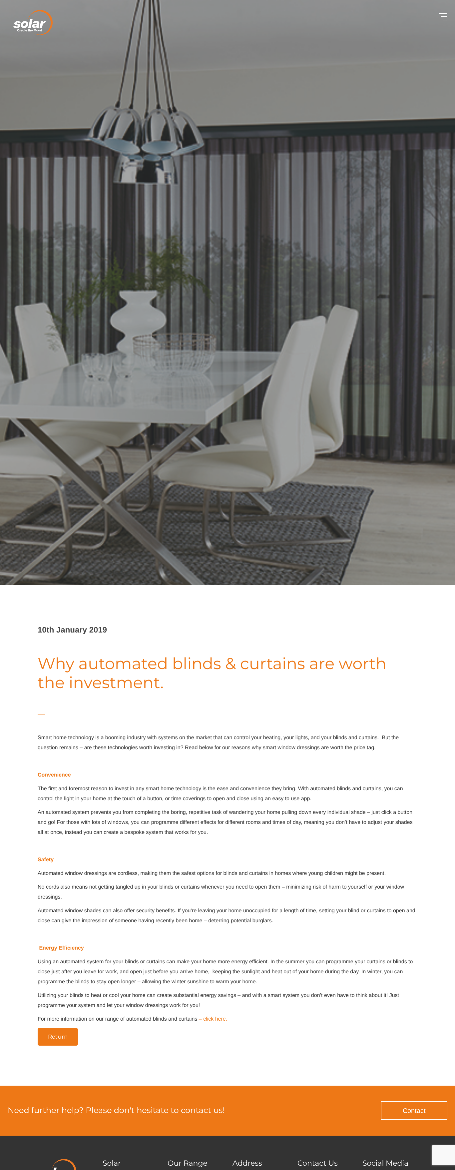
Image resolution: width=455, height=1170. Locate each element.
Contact (414, 1110)
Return (58, 1037)
